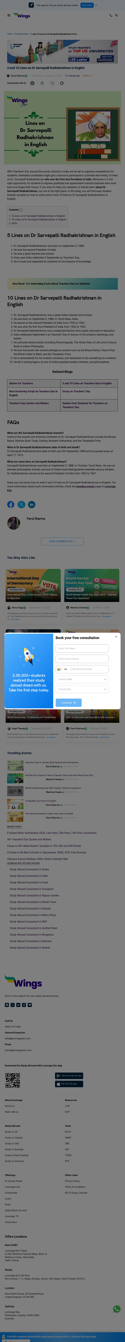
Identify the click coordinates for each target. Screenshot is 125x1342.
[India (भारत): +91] (59, 669)
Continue (68, 702)
